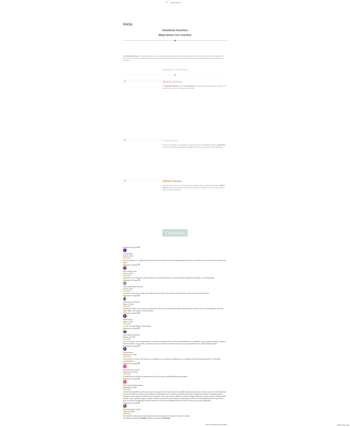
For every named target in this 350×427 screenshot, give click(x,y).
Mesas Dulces (172, 81)
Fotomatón (170, 140)
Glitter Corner (172, 181)
